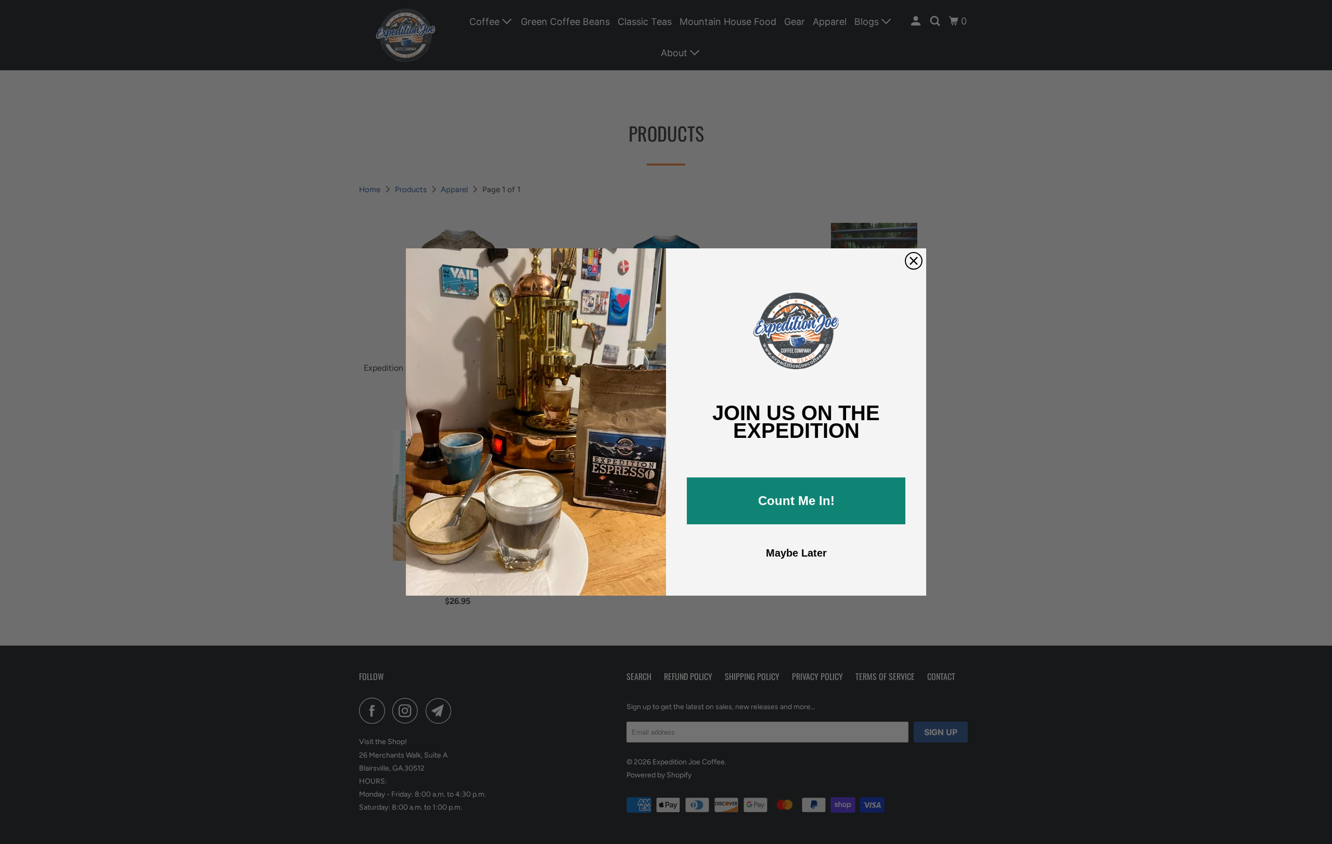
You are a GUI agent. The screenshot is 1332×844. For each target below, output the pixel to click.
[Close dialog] (913, 261)
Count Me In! (796, 501)
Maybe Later (796, 553)
